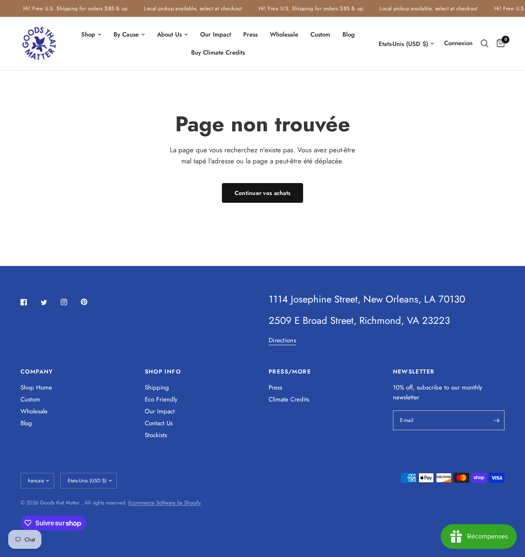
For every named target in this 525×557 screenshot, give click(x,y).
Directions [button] (282, 340)
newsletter (406, 397)
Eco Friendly (161, 399)
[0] (498, 43)
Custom (320, 34)
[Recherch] (485, 43)
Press (250, 34)
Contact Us (159, 423)
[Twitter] (50, 302)
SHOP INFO (163, 371)
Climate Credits (289, 399)
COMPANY (37, 371)
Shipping (157, 387)
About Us (169, 34)
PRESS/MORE (290, 371)
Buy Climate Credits (218, 52)
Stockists (156, 435)
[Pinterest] (90, 302)
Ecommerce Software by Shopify (164, 503)
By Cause (126, 34)
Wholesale (284, 34)
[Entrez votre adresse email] (496, 420)
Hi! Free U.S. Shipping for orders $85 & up (73, 8)
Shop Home (36, 387)
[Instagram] (70, 302)
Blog (348, 34)
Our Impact (215, 34)
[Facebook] (30, 302)
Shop (88, 34)
